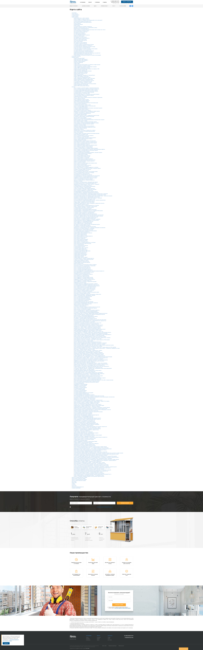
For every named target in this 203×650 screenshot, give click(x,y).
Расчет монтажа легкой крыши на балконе (82, 298)
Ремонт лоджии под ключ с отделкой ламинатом (83, 223)
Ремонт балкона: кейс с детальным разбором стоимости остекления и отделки (89, 354)
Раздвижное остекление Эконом (80, 282)
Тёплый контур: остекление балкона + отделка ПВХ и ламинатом (86, 443)
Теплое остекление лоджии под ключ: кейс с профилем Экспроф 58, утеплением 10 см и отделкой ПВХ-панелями (95, 456)
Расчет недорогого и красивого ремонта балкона (83, 146)
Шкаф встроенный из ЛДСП (79, 58)
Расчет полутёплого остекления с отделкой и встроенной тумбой (86, 292)
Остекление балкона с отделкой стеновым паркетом (84, 258)
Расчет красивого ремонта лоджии (80, 120)
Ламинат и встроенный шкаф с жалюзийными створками (84, 295)
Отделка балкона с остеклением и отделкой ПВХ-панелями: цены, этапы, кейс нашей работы (91, 366)
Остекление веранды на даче (79, 388)
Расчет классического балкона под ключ (81, 276)
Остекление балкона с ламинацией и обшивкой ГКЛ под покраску (86, 192)
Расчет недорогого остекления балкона (81, 275)
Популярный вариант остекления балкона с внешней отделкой (86, 191)
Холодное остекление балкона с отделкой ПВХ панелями (85, 422)
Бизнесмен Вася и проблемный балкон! (81, 28)
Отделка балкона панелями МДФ (80, 255)
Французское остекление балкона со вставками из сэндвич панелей (87, 111)
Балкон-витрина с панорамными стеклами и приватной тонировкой (86, 424)
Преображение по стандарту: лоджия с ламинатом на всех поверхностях (88, 461)
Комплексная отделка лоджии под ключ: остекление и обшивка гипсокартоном (89, 353)
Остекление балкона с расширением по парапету (83, 274)
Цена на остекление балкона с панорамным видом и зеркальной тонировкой (88, 352)
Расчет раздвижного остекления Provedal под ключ (83, 278)
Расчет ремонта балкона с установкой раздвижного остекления (86, 167)
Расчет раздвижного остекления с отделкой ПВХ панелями (85, 281)
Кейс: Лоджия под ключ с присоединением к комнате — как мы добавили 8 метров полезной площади (93, 356)
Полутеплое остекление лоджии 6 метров (82, 293)
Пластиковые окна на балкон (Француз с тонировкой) (84, 228)
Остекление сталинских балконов (80, 43)
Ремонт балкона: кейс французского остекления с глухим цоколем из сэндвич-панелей (90, 446)
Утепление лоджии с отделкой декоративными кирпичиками (85, 209)
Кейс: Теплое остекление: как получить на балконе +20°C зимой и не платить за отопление (91, 464)
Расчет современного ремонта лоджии (81, 99)
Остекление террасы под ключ (80, 386)
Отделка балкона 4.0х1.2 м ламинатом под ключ (83, 185)
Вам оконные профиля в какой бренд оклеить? (83, 22)
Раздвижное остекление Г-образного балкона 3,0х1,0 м (84, 279)
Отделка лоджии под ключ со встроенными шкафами (84, 439)
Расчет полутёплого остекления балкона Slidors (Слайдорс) (85, 264)
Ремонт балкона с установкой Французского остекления (84, 242)
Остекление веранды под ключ (80, 391)
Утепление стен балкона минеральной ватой (82, 113)
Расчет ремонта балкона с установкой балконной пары (84, 131)
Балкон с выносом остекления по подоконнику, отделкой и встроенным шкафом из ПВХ (90, 408)
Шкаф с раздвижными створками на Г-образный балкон (84, 75)
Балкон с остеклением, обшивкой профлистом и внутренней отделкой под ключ (89, 476)
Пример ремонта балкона (79, 129)
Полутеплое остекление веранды (80, 390)
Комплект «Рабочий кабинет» (79, 61)
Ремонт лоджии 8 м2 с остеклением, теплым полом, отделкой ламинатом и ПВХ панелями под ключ (92, 332)
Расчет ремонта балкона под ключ (80, 237)
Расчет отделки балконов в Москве (80, 240)
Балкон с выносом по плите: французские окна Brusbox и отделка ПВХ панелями (89, 335)
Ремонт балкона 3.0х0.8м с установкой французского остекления (86, 205)
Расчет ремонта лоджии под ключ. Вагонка (82, 155)
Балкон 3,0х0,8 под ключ (78, 263)
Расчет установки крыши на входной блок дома (83, 296)
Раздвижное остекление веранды (80, 385)
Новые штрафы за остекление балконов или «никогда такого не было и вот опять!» (89, 29)
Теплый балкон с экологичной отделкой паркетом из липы (85, 226)
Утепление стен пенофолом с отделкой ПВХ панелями (84, 112)
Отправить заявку (119, 604)
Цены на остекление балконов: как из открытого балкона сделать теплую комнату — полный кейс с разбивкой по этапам (97, 348)
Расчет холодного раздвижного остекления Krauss (83, 190)
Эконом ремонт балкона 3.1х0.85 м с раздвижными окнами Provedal (86, 115)
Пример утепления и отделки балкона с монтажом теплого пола (86, 410)
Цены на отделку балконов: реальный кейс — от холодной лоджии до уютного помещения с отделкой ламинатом (95, 460)
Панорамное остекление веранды (80, 387)
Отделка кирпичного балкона (79, 98)
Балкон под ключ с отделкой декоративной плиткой (84, 315)
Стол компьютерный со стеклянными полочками (83, 81)
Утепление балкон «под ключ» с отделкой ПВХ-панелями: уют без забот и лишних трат (90, 426)
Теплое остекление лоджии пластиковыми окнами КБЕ (84, 188)
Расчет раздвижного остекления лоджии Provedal (83, 277)
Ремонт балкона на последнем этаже (81, 134)
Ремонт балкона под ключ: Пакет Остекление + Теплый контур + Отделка (88, 350)
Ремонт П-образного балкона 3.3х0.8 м (81, 204)
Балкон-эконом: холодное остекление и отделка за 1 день (85, 438)
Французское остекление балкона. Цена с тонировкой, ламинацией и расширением (89, 227)
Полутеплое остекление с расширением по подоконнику (84, 265)
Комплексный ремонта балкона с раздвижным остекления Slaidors (86, 220)
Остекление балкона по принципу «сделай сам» (83, 26)
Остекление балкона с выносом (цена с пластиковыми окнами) (86, 171)
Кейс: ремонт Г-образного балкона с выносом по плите (84, 349)
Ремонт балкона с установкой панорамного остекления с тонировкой (87, 219)
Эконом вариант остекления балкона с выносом (83, 174)
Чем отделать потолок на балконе (80, 42)
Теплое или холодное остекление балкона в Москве (84, 44)
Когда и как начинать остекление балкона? (82, 47)
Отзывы (73, 483)
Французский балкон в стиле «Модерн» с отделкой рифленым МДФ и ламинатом (89, 373)
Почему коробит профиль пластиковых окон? (82, 21)
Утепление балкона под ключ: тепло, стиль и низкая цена (84, 371)
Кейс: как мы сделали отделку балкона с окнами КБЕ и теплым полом (87, 351)
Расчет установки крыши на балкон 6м (81, 300)
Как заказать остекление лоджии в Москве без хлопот (84, 317)
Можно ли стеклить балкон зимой (80, 39)
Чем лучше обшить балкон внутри (80, 40)
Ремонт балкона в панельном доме (80, 164)
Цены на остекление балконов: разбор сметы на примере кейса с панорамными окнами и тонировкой (93, 458)
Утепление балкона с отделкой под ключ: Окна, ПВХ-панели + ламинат (87, 427)
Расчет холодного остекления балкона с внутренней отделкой (86, 150)
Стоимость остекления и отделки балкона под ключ (83, 259)
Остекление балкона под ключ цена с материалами (83, 301)
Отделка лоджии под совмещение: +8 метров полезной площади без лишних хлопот (90, 329)
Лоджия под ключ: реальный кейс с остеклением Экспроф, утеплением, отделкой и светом (91, 364)
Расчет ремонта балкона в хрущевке (81, 239)
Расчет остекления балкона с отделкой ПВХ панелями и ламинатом (86, 310)
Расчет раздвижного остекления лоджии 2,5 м (82, 280)
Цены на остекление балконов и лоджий (79, 477)
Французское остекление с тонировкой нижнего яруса (84, 444)
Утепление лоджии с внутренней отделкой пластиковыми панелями (86, 133)
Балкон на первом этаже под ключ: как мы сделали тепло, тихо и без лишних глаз (89, 365)
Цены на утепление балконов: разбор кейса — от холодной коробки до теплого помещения (91, 447)
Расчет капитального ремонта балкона (81, 166)
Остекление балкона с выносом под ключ (82, 173)
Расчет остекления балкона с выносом (81, 170)
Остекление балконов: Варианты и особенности (83, 45)
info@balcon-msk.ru (73, 3)
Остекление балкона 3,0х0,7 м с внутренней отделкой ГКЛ (85, 183)
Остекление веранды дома (79, 383)
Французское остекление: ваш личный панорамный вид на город (86, 423)
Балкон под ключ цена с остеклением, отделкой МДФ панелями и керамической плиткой (90, 313)
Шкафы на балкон (75, 57)
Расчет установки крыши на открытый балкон (82, 299)
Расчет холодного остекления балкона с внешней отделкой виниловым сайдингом (89, 149)
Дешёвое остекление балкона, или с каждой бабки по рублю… (85, 27)
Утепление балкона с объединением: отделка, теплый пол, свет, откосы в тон (88, 331)
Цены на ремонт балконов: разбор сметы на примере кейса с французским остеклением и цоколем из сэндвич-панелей (96, 459)
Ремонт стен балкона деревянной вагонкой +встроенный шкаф (86, 102)
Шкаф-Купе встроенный (78, 74)
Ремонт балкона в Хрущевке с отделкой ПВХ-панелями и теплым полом (87, 294)
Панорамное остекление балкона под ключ (82, 273)
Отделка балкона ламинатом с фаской (81, 260)
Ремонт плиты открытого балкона (80, 128)
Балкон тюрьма (77, 25)
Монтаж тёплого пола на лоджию (80, 117)
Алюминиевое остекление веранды (80, 384)
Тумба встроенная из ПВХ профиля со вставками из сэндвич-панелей (87, 64)
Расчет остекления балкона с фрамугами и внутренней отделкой (86, 382)
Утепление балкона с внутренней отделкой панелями (84, 92)
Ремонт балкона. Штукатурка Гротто (81, 241)
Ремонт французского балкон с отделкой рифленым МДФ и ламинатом (87, 419)
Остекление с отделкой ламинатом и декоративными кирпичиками (86, 312)
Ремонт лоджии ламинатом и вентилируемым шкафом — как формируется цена (89, 475)
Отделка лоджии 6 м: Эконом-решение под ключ (83, 442)
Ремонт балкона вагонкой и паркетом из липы (82, 243)
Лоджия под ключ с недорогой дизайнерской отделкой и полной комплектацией (89, 405)
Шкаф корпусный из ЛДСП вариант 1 (81, 59)
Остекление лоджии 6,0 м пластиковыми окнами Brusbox (84, 186)
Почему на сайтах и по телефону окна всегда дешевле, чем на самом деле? (88, 20)
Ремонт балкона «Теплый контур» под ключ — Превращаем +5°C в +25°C (88, 338)
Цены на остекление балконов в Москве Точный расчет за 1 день (86, 403)
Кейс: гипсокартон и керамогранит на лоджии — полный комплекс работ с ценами (89, 462)
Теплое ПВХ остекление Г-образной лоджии (82, 187)
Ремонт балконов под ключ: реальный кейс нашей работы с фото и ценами (88, 346)
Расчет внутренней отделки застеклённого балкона (84, 95)
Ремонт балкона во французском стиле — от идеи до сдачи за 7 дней (87, 374)
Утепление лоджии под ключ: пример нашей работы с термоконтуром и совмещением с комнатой (92, 409)
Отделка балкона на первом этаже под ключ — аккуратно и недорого (87, 406)
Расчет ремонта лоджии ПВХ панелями (81, 101)
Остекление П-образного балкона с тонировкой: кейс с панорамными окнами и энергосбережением (93, 368)
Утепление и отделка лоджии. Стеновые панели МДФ (84, 116)
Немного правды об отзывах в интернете (81, 19)
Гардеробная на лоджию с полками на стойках (82, 82)
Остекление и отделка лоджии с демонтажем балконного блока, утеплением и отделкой (90, 455)
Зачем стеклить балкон (78, 41)
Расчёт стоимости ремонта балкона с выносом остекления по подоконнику (88, 97)
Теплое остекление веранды (79, 389)
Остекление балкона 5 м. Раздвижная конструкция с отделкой (85, 283)
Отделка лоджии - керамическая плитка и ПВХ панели (84, 202)
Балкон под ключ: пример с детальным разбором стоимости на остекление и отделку (90, 336)
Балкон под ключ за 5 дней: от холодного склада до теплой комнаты (87, 402)
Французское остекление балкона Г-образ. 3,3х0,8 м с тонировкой (86, 184)
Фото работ (74, 481)
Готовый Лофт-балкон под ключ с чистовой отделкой (84, 369)
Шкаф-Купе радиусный (78, 62)
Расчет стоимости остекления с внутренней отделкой (84, 201)
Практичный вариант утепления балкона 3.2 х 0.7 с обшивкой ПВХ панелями (88, 210)
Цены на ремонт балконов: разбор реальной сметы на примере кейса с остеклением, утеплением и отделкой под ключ (96, 457)
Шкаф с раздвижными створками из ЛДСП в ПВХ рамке (84, 78)
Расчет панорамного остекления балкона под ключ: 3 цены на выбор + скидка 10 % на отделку (91, 401)
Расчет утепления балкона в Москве (81, 245)
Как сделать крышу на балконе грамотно (81, 38)
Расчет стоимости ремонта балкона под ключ (82, 165)
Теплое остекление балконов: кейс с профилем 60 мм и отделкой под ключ (88, 367)
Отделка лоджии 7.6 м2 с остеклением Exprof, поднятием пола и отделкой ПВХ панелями (90, 333)
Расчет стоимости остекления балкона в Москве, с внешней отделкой (87, 168)
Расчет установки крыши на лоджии (81, 154)
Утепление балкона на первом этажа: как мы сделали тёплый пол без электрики (89, 473)
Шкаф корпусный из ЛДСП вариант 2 (81, 60)
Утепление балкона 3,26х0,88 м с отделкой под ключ (84, 207)
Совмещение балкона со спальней (80, 96)
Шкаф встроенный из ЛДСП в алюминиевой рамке (83, 79)
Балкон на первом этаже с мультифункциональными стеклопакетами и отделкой (89, 119)
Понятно (6, 643)
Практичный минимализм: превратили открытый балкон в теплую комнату (88, 330)
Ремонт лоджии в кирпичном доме (80, 114)
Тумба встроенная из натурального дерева (82, 65)
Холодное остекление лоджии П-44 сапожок (82, 169)
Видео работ (74, 482)
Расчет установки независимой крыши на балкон (83, 138)
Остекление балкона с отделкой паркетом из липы (83, 229)
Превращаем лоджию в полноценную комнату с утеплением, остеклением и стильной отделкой (92, 407)
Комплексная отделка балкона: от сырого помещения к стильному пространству (89, 203)
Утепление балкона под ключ (79, 246)
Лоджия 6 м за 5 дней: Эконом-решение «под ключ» (83, 425)
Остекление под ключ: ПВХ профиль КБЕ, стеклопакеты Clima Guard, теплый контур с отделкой (92, 337)
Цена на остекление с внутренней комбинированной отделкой (85, 316)
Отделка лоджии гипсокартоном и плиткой (82, 262)
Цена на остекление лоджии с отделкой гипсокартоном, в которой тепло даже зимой (90, 319)
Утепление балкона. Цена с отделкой (81, 247)
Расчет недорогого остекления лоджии (81, 136)
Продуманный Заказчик (78, 24)
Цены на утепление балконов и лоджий (79, 479)
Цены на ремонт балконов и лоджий (78, 478)
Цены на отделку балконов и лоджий (79, 480)
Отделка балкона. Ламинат (79, 256)
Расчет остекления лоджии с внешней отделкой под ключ (85, 137)
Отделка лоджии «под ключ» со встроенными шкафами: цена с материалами (88, 372)
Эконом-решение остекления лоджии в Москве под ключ (85, 445)
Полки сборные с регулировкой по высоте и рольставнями (85, 83)
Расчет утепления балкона (79, 244)
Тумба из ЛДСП (77, 63)
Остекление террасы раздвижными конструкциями (83, 392)
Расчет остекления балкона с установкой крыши (83, 147)
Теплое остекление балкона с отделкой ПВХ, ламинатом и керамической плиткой (89, 314)
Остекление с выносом (76, 56)
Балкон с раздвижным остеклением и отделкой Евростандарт (85, 441)
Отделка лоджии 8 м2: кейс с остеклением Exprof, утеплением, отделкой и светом (89, 355)
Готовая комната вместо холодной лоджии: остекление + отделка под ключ (88, 400)
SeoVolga (87, 648)
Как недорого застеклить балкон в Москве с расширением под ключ (87, 224)
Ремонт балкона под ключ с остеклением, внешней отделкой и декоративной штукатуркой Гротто (92, 474)
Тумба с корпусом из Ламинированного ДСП (82, 77)
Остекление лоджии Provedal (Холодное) (82, 151)
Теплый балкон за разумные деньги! (80, 440)
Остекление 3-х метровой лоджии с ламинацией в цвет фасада (86, 182)
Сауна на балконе (77, 23)
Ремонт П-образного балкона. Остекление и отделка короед (85, 206)
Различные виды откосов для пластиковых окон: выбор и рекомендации (87, 55)
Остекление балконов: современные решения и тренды (84, 46)
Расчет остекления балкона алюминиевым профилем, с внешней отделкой (88, 152)
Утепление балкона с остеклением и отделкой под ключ (84, 211)
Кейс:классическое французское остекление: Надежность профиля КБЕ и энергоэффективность (92, 334)
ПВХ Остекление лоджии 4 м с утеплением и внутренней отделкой (86, 94)
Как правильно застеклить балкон (80, 37)
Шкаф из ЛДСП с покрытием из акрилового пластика (84, 80)
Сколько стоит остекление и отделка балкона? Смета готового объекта (87, 404)
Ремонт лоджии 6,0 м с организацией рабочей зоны (83, 221)
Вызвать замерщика (127, 1)
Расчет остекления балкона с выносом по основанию (84, 172)
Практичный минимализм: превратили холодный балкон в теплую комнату (87, 370)
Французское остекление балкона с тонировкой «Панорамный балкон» (87, 428)
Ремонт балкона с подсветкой (79, 238)
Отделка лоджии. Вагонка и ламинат (81, 257)
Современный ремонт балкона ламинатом (82, 100)
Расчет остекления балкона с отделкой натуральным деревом (85, 311)
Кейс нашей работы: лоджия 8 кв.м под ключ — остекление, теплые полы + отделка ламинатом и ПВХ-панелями (95, 347)
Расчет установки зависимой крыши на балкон (83, 153)
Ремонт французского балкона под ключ (81, 261)
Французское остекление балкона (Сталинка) (82, 118)
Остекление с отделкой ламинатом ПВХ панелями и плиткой (85, 318)
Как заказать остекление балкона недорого (82, 225)
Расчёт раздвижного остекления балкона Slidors (83, 222)
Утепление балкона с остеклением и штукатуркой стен (84, 420)
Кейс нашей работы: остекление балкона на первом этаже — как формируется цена (90, 463)
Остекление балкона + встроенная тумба (82, 93)
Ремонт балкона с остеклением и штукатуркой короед (84, 421)
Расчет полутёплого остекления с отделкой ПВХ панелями (85, 189)
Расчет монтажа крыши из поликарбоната (82, 297)
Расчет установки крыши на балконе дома (82, 156)
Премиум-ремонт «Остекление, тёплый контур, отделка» (84, 130)
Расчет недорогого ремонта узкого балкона (82, 110)
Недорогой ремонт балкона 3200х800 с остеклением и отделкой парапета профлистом (90, 437)
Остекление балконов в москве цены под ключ (83, 208)
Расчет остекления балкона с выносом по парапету (83, 135)
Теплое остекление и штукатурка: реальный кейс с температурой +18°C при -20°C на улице (91, 465)
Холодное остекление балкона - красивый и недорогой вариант (86, 148)
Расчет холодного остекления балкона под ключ (83, 291)
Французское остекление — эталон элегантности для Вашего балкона (87, 328)
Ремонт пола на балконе (78, 132)
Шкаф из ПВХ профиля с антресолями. (81, 76)
